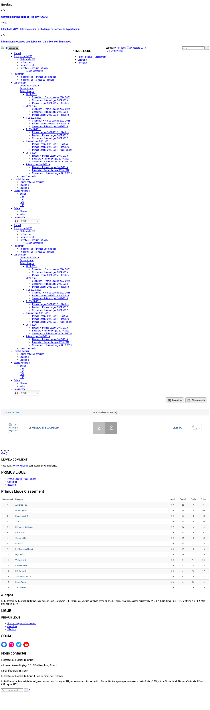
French (22, 220)
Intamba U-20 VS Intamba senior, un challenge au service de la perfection (40, 29)
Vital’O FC (19, 521)
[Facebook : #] (4, 644)
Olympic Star (21, 538)
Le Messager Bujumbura (43, 427)
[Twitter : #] (19, 644)
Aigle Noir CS (21, 505)
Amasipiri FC (21, 587)
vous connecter (20, 465)
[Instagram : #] (11, 644)
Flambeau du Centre (24, 527)
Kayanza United (22, 565)
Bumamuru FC (21, 516)
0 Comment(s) (116, 50)
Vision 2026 (20, 560)
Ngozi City (19, 554)
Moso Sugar (20, 582)
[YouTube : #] (26, 644)
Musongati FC (21, 510)
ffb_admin (122, 47)
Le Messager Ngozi (24, 549)
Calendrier (177, 400)
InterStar (19, 543)
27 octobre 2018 (137, 47)
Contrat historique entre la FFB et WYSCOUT (24, 16)
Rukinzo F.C (20, 532)
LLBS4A (177, 427)
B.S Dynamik (20, 571)
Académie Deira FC (23, 576)
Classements (198, 400)
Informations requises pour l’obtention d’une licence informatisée (36, 41)
